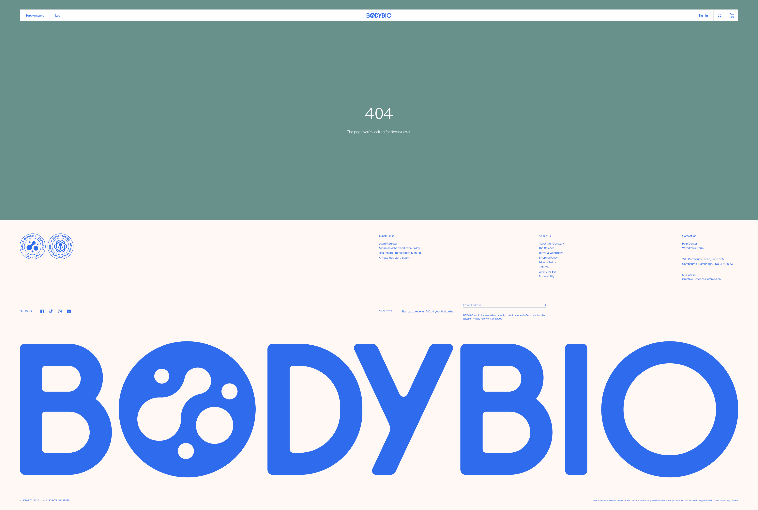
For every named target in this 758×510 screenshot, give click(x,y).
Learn (59, 15)
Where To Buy (547, 271)
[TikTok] (51, 311)
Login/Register (388, 243)
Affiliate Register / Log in (394, 257)
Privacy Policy (547, 262)
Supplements (34, 15)
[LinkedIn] (69, 311)
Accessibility (546, 276)
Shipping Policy (548, 257)
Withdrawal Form (693, 248)
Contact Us (496, 318)
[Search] (720, 15)
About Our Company (552, 243)
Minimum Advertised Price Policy (399, 248)
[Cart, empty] (732, 15)
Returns (544, 267)
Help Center (689, 243)
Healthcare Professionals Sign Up (400, 252)
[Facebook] (42, 311)
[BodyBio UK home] (379, 15)
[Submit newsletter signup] (543, 305)
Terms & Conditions (551, 252)
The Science (546, 248)
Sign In (703, 15)
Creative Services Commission (701, 279)
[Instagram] (60, 311)
